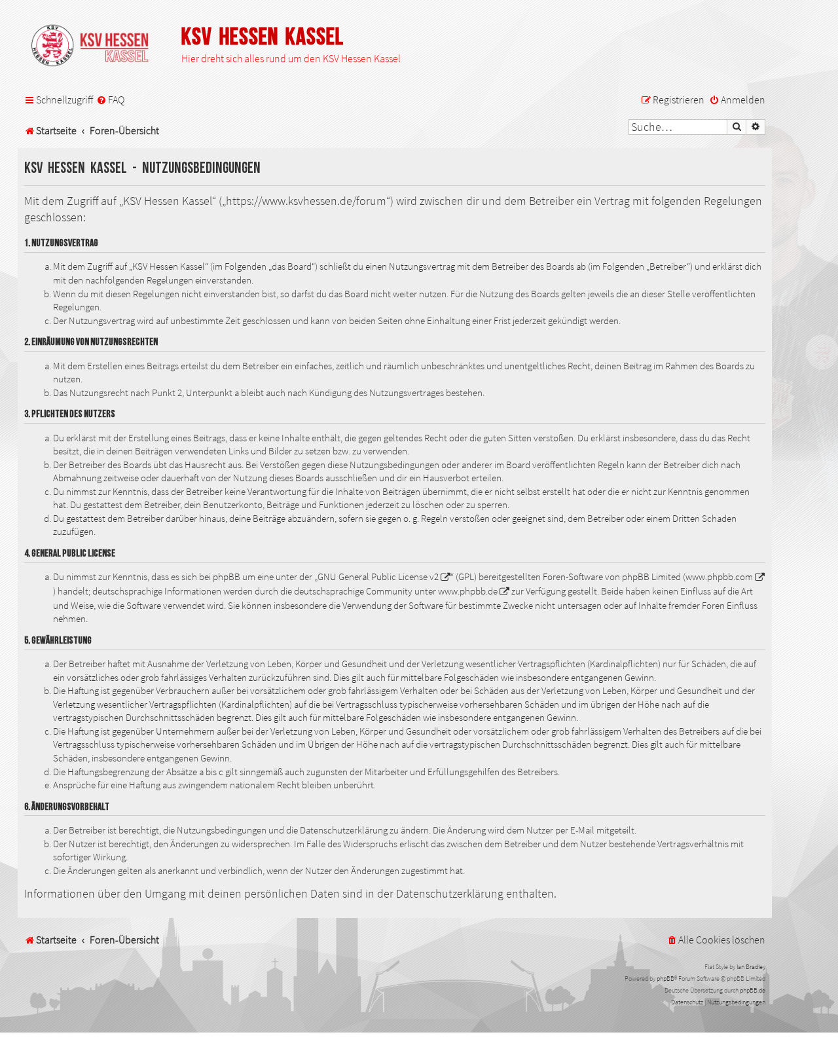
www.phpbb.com (719, 577)
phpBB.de (752, 990)
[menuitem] (110, 100)
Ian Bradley (751, 966)
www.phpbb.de (468, 591)
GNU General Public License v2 (378, 577)
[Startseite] (96, 46)
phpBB (665, 978)
